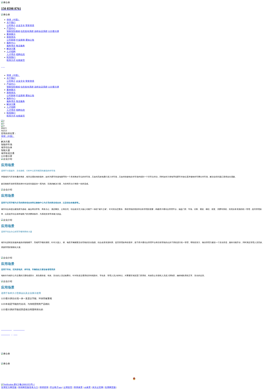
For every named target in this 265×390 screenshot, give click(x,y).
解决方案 (11, 48)
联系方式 (11, 60)
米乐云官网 (97, 387)
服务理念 (11, 46)
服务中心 (11, 43)
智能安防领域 (13, 31)
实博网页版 (110, 387)
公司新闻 (11, 40)
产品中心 (11, 28)
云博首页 (67, 387)
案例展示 (11, 34)
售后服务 (20, 46)
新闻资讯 (11, 37)
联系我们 (11, 57)
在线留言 (20, 60)
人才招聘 (11, 51)
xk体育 (87, 387)
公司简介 (11, 25)
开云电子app (56, 387)
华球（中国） (13, 19)
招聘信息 (20, 54)
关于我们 (11, 22)
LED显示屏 (53, 31)
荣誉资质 (29, 25)
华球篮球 (43, 387)
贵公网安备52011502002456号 (150, 379)
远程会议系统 (40, 31)
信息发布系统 (27, 31)
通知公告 (29, 40)
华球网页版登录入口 (28, 387)
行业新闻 (20, 40)
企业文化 (20, 25)
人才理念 (11, 54)
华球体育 (78, 387)
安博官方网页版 (9, 387)
